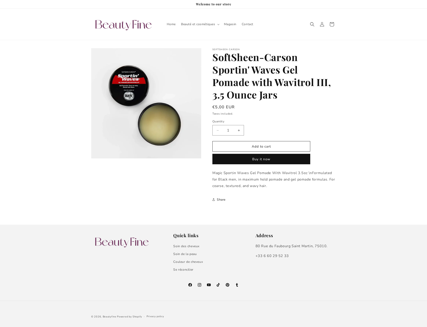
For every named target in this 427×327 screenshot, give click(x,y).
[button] (199, 24)
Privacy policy (155, 316)
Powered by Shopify (129, 316)
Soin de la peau (185, 254)
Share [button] (221, 199)
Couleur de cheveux (188, 262)
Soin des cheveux (186, 246)
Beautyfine (109, 316)
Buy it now (261, 159)
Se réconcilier (183, 269)
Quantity (218, 121)
